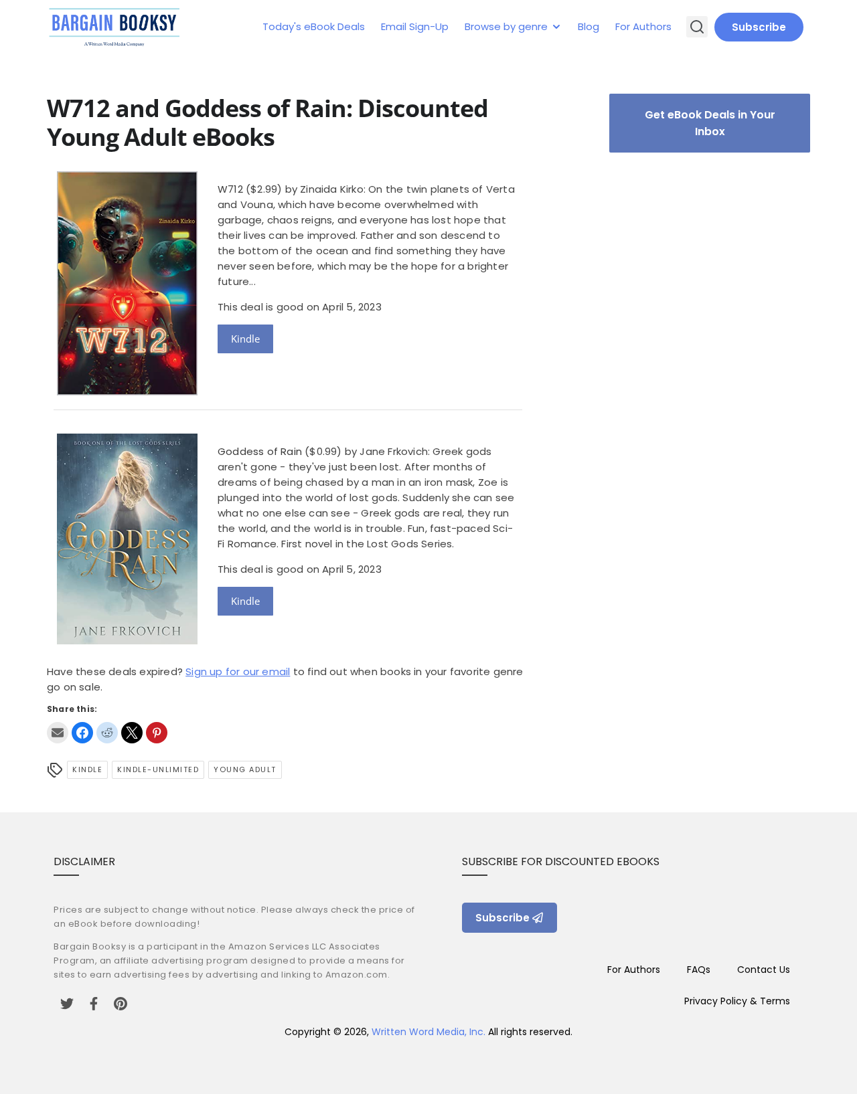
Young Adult (245, 769)
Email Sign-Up (415, 26)
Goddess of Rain (260, 451)
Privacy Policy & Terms (737, 1001)
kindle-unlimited (158, 769)
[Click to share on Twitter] (132, 732)
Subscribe (759, 27)
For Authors (643, 26)
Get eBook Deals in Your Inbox (710, 123)
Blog (588, 26)
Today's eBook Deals (313, 26)
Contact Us (763, 969)
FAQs (698, 969)
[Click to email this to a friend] (57, 732)
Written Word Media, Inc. (428, 1031)
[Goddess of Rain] (127, 641)
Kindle (245, 338)
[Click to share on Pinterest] (156, 732)
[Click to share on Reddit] (107, 732)
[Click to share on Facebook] (82, 732)
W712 (230, 189)
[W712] (127, 392)
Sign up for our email (237, 671)
